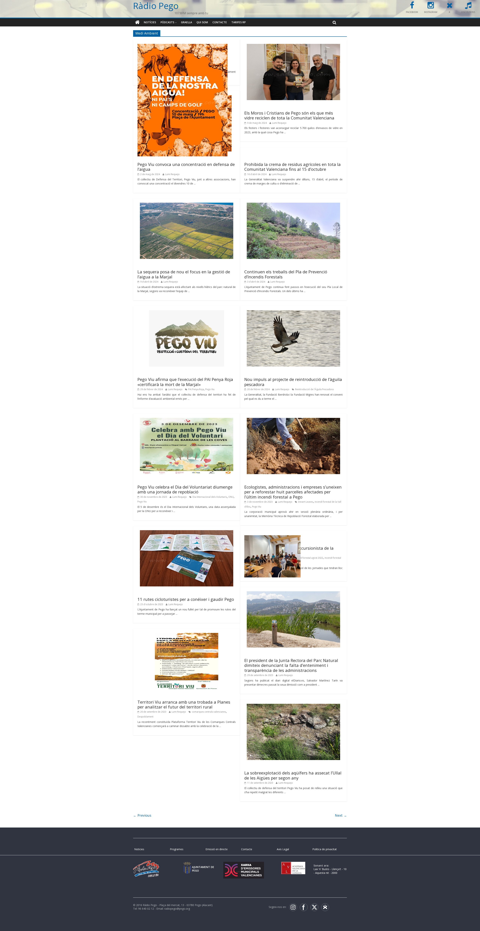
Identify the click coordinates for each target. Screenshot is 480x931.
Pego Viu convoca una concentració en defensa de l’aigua (186, 166)
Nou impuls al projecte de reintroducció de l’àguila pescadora (293, 381)
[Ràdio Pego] (137, 22)
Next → (341, 815)
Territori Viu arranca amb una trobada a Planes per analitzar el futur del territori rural (183, 704)
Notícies (150, 22)
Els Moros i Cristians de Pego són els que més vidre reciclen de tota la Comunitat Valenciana (289, 115)
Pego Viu (209, 389)
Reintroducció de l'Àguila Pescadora (314, 389)
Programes (176, 849)
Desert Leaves (305, 501)
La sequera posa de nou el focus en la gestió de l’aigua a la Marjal (183, 274)
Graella (186, 22)
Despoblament (145, 716)
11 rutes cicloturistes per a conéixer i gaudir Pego (185, 599)
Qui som (202, 22)
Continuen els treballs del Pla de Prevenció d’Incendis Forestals (285, 274)
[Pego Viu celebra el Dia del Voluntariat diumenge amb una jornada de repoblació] (186, 420)
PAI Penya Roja (196, 389)
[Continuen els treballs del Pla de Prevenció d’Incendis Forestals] (293, 205)
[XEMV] (243, 865)
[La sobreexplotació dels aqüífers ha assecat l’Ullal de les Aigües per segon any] (293, 706)
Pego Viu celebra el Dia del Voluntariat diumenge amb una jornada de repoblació (184, 489)
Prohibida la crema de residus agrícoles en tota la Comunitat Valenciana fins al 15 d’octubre (292, 166)
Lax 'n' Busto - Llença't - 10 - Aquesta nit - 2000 (330, 871)
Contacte (219, 22)
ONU (231, 496)
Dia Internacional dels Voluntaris (210, 496)
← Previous (142, 815)
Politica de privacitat (324, 849)
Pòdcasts (167, 22)
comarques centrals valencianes (209, 711)
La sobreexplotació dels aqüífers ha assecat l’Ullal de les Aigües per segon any (292, 775)
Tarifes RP (238, 22)
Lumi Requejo (279, 122)
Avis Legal (283, 849)
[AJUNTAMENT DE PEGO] (187, 865)
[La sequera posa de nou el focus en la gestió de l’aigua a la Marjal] (186, 205)
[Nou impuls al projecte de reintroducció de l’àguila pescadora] (293, 312)
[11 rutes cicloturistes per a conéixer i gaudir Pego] (186, 532)
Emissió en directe (217, 849)
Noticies (139, 849)
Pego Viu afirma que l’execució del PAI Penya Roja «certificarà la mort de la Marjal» (185, 381)
